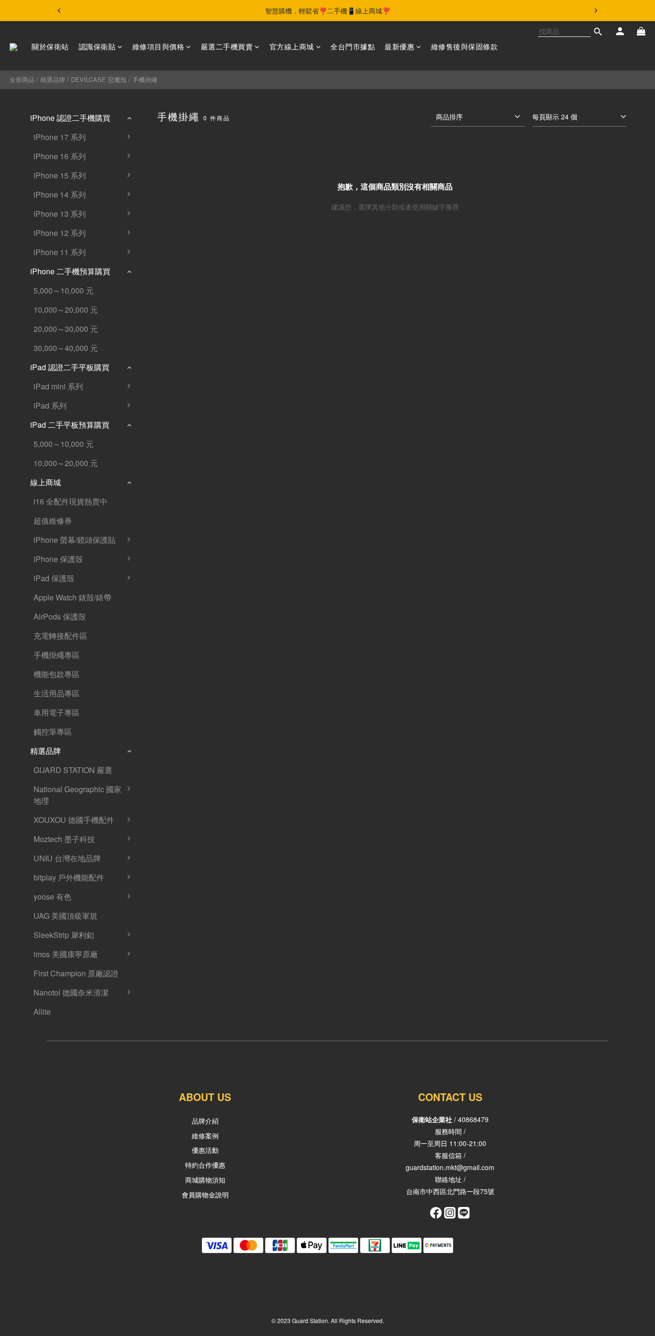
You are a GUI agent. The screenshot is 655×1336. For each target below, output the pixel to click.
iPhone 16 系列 (60, 156)
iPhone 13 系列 (60, 213)
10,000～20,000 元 (66, 309)
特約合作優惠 (205, 1165)
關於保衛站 (50, 46)
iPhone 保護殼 (58, 558)
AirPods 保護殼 (60, 616)
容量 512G (163, 506)
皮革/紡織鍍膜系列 (176, 1016)
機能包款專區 (57, 674)
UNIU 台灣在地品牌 (67, 858)
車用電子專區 (57, 712)
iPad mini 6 (164, 391)
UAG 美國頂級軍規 (65, 915)
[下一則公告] (596, 10)
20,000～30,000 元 (66, 328)
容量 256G (163, 486)
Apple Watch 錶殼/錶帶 (72, 597)
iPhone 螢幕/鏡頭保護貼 (75, 539)
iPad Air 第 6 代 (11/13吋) (188, 621)
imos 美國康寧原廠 (66, 954)
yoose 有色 (52, 896)
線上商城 (45, 482)
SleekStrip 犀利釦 (64, 934)
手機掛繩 (144, 79)
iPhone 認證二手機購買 (70, 117)
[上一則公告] (59, 10)
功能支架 (160, 939)
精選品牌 (52, 79)
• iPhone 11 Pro (172, 314)
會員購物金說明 (205, 1194)
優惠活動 (205, 1150)
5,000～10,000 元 (64, 290)
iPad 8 (156, 410)
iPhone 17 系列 (60, 136)
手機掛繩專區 (57, 654)
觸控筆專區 (53, 731)
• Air (152, 141)
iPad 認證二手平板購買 (69, 367)
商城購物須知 (205, 1179)
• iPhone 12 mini (173, 237)
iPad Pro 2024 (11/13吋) (186, 582)
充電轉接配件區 (60, 635)
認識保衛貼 (97, 46)
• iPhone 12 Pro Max (180, 448)
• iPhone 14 (165, 199)
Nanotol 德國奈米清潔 (71, 992)
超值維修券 (53, 520)
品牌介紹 (205, 1120)
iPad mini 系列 (58, 386)
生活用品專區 (57, 693)
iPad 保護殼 (54, 578)
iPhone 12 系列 (60, 232)
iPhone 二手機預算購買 (70, 271)
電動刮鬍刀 (164, 901)
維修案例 (205, 1135)
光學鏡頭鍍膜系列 (175, 1035)
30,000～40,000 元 (66, 347)
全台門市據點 (352, 46)
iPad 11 (158, 429)
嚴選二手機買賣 (227, 46)
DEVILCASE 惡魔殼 (99, 79)
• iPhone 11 (165, 256)
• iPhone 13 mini (173, 218)
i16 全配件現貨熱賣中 (70, 501)
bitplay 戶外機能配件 (69, 877)
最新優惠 (399, 46)
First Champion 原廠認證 (76, 973)
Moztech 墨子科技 (64, 838)
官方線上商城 (291, 46)
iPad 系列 (50, 405)
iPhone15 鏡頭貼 (174, 958)
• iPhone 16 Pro (172, 160)
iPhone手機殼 (168, 824)
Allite (42, 1011)
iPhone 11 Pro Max (177, 352)
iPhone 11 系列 (60, 252)
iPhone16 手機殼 (174, 793)
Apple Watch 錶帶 (175, 920)
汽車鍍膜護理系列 (175, 1054)
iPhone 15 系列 (60, 175)
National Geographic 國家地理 (77, 795)
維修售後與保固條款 (464, 46)
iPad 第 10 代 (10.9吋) (182, 602)
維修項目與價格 (158, 46)
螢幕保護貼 (164, 843)
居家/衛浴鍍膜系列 (176, 997)
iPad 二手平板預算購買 (69, 424)
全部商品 (22, 79)
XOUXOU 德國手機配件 (74, 819)
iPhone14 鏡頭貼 (174, 978)
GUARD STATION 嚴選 (73, 769)
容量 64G (160, 275)
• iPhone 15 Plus (173, 180)
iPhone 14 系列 (60, 194)
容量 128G (163, 467)
